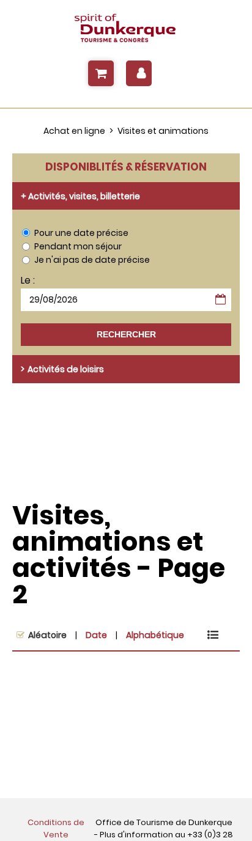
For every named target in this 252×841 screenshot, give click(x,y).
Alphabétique (155, 635)
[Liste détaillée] (212, 635)
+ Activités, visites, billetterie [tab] (80, 196)
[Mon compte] (139, 73)
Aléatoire (47, 635)
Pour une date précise (81, 232)
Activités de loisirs (66, 369)
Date (96, 635)
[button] (101, 73)
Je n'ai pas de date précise (92, 259)
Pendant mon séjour (78, 246)
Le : (28, 280)
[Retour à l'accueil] (126, 28)
